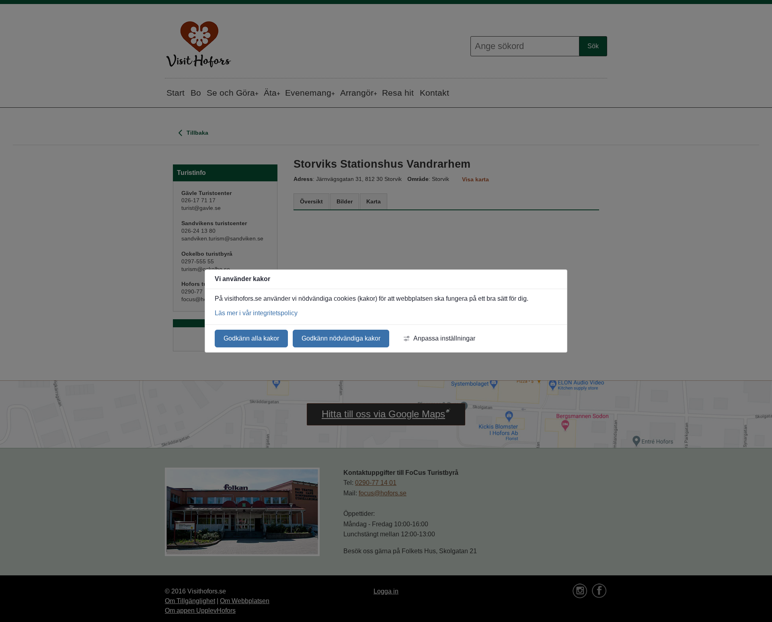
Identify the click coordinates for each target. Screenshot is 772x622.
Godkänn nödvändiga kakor (341, 338)
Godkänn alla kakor (251, 338)
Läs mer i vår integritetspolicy (256, 313)
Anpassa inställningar (444, 338)
